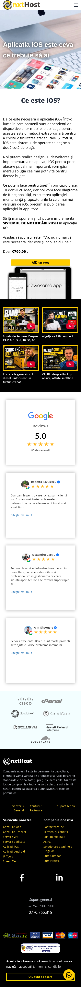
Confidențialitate (54, 837)
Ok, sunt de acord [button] (40, 976)
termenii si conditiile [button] (47, 966)
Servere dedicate (14, 841)
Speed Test (10, 861)
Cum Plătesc (51, 861)
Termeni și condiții (55, 832)
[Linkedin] (59, 884)
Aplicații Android (14, 851)
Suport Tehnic (66, 806)
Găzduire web (12, 827)
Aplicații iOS (11, 846)
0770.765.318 (40, 912)
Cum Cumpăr (52, 856)
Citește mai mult (21, 515)
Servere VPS (10, 837)
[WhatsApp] (68, 974)
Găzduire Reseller (14, 832)
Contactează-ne (53, 827)
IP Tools (8, 856)
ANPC (47, 841)
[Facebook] (22, 884)
